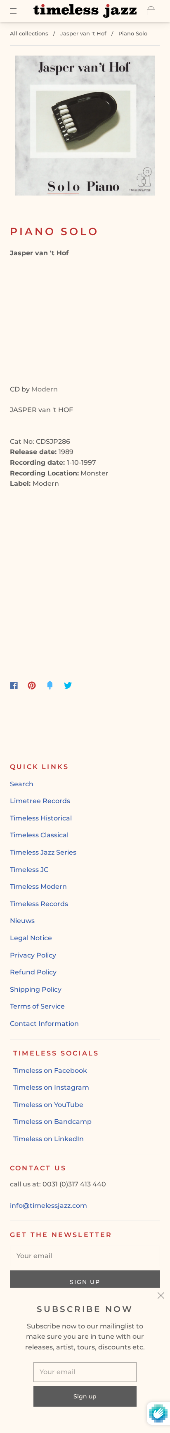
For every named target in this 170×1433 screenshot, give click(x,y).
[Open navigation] (19, 10)
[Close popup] (161, 1297)
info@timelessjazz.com (48, 1205)
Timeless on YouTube (48, 1105)
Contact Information (44, 1024)
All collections (29, 33)
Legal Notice (31, 938)
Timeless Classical (39, 835)
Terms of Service (37, 1006)
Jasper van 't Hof (83, 33)
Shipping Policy (35, 989)
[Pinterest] (32, 685)
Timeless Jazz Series (43, 852)
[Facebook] (14, 685)
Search (21, 784)
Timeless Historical (41, 818)
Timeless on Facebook (50, 1070)
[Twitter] (68, 685)
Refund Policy (33, 972)
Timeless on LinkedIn (48, 1139)
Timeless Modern (38, 886)
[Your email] (85, 1256)
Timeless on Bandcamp (52, 1121)
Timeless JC (29, 870)
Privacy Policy (33, 955)
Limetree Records (40, 801)
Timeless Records (39, 904)
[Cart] (151, 11)
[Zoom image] (85, 127)
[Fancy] (50, 685)
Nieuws (22, 921)
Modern (44, 389)
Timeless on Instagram (51, 1087)
